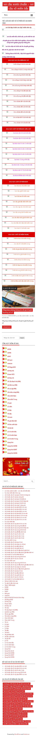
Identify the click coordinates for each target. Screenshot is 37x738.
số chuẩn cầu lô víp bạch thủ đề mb (15, 499)
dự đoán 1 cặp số (9, 686)
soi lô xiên (23, 716)
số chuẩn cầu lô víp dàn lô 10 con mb (16, 515)
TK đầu (9, 414)
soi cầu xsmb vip (9, 711)
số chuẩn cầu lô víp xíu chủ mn (14, 577)
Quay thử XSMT (12, 449)
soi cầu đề (19, 711)
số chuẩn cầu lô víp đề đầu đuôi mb (15, 532)
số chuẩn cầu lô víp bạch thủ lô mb (15, 503)
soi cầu (24, 699)
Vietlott (9, 363)
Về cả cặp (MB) (11, 388)
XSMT (9, 356)
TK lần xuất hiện (12, 424)
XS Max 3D (10, 378)
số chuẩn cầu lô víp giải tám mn (14, 575)
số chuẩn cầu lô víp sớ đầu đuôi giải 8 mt (17, 550)
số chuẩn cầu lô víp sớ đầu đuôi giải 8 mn (17, 569)
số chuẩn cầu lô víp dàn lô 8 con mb (15, 524)
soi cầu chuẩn (18, 701)
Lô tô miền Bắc (12, 432)
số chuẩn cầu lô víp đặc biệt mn (14, 573)
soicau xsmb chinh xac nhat (12, 699)
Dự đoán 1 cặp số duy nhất (24, 686)
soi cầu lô (7, 704)
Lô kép (9, 410)
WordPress (17, 734)
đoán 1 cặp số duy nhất (20, 724)
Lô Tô (6, 640)
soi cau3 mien (8, 694)
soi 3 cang (14, 691)
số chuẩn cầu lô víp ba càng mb (14, 497)
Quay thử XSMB (12, 446)
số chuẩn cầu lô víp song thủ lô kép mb (16, 528)
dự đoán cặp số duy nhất (22, 688)
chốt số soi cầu (14, 684)
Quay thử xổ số (9, 651)
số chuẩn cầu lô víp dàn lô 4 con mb (15, 517)
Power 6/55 (10, 374)
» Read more (6, 327)
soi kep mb (7, 714)
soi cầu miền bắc (25, 704)
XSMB (9, 349)
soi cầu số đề (7, 706)
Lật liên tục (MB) (12, 385)
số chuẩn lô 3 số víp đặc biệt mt (14, 554)
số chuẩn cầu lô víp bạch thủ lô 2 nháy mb (17, 495)
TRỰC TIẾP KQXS (10, 585)
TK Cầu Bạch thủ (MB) (14, 381)
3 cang (6, 684)
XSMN (9, 353)
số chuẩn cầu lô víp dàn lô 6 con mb (15, 519)
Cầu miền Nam (11, 396)
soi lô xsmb (7, 719)
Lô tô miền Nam (12, 435)
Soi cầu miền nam (10, 560)
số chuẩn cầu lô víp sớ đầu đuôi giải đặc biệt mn (19, 565)
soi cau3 (21, 691)
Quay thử (10, 442)
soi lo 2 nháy (16, 714)
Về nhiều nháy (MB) (13, 392)
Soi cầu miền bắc (10, 521)
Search (22, 338)
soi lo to (24, 714)
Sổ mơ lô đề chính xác (11, 581)
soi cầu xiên (28, 706)
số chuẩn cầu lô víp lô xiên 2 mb (14, 534)
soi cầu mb (14, 704)
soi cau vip (28, 696)
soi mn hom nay (8, 721)
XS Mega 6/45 (11, 367)
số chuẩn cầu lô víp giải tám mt (14, 548)
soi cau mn (20, 696)
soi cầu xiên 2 (8, 709)
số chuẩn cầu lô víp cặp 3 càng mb (15, 505)
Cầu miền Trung (12, 399)
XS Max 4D (10, 371)
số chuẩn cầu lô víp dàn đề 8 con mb (16, 511)
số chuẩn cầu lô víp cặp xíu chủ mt (15, 544)
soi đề (28, 721)
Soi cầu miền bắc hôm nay (12, 493)
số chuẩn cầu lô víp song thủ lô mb (15, 530)
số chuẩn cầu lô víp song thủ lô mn (15, 563)
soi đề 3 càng (8, 724)
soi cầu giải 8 (29, 701)
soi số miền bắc (19, 721)
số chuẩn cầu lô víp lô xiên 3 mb (14, 536)
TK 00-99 (10, 428)
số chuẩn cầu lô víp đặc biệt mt (14, 546)
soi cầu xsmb (18, 709)
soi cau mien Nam (27, 694)
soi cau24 (17, 694)
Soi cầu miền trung (10, 540)
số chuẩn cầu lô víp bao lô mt (14, 542)
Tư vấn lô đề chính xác (9, 288)
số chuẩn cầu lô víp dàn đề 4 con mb (16, 507)
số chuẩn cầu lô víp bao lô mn (14, 571)
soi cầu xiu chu (18, 706)
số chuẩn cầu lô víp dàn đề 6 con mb (16, 509)
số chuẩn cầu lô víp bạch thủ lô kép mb (16, 501)
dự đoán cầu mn (8, 688)
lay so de (6, 691)
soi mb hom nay (17, 719)
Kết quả (9, 360)
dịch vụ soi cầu (25, 684)
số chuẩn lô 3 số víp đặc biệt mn (14, 579)
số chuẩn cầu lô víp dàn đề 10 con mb (16, 513)
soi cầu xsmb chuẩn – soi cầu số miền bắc (17, 491)
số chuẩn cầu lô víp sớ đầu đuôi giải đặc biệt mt (19, 552)
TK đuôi (9, 417)
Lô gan (9, 403)
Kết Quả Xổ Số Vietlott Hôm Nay (14, 597)
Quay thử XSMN (12, 453)
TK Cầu (7, 608)
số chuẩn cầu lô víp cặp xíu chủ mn (15, 567)
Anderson (26, 734)
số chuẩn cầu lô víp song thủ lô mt (15, 556)
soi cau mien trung (9, 696)
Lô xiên (9, 406)
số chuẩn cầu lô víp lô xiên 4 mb (14, 538)
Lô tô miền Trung (12, 439)
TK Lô (6, 622)
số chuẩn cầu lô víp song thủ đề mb (15, 526)
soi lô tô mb (14, 716)
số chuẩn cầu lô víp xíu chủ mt (14, 558)
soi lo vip (6, 716)
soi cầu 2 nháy (8, 701)
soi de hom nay (28, 711)
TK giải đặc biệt (12, 421)
